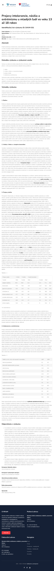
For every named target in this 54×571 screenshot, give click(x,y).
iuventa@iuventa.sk (34, 526)
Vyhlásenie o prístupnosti (32, 563)
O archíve (29, 551)
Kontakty (29, 554)
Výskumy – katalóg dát (32, 549)
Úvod (28, 541)
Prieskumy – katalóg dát (33, 546)
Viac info (6, 532)
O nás (28, 544)
